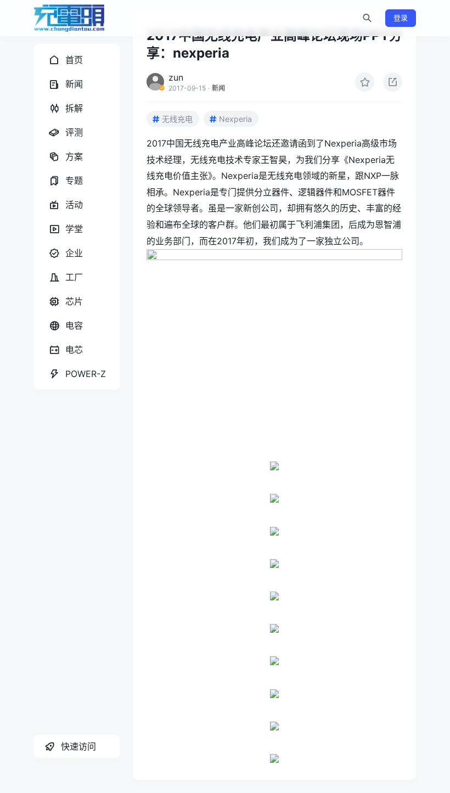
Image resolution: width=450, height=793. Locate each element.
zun (175, 77)
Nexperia (235, 118)
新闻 (218, 88)
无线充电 (177, 118)
